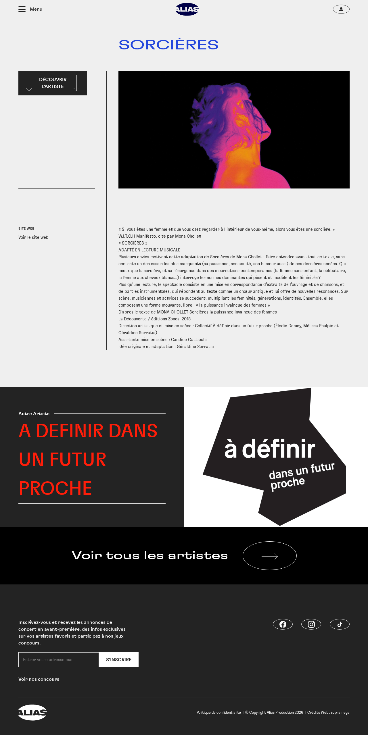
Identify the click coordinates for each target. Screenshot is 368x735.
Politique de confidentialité (219, 713)
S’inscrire (118, 659)
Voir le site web (33, 237)
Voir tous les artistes (150, 555)
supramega (340, 713)
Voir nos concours (38, 679)
